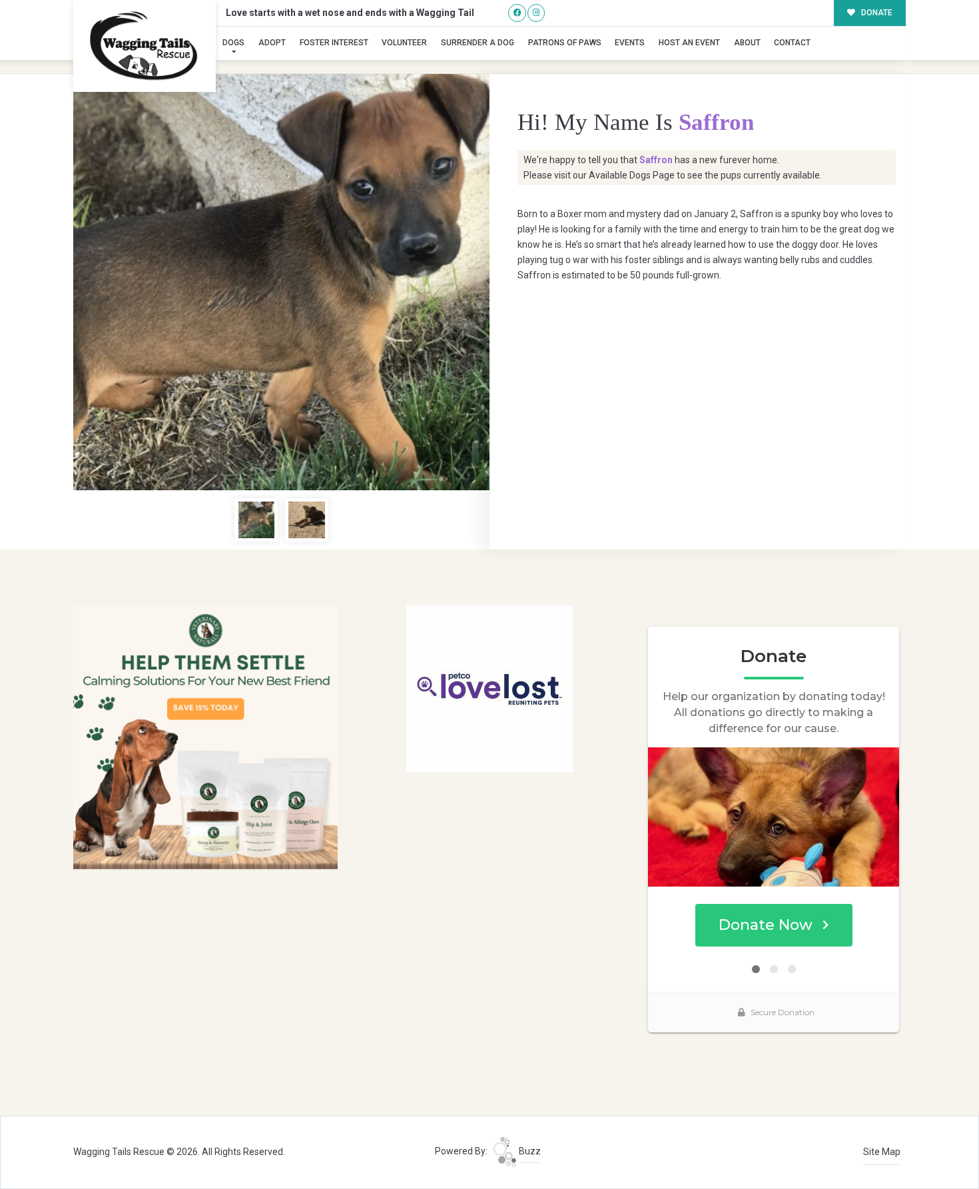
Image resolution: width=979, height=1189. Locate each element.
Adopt (272, 42)
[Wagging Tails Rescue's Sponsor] (205, 736)
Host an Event (689, 42)
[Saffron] (281, 282)
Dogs (233, 42)
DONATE (875, 12)
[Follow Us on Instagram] (536, 13)
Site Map (881, 1151)
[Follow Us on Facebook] (517, 13)
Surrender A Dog (477, 42)
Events (630, 42)
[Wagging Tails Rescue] (144, 46)
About (747, 42)
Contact (792, 42)
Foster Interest (334, 42)
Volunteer (404, 42)
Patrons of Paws (564, 42)
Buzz (529, 1151)
